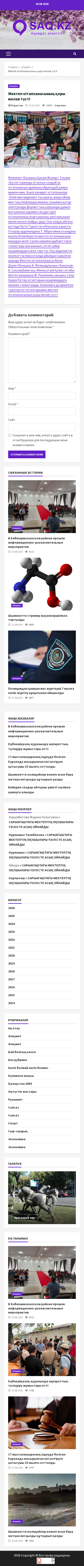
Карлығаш (17, 878)
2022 (11, 939)
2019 (11, 963)
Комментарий (19, 334)
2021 (11, 947)
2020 (11, 955)
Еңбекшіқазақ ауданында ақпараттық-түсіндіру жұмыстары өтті (42, 1349)
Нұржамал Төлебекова (26, 835)
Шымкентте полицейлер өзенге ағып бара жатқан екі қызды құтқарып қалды (42, 1500)
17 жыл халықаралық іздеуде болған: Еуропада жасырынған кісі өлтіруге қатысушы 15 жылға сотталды (37, 761)
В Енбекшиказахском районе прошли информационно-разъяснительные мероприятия (42, 506)
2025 (11, 916)
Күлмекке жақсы (21, 1076)
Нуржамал (16, 852)
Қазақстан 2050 (20, 1084)
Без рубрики (17, 1060)
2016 (11, 987)
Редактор (17, 105)
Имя (12, 388)
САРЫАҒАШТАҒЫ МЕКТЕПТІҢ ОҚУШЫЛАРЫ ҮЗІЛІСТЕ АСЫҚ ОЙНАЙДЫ (40, 839)
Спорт (13, 1123)
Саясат (13, 1107)
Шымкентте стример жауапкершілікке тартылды (42, 584)
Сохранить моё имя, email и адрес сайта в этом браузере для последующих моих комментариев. (42, 440)
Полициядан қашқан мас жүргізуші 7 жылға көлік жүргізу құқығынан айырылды (42, 657)
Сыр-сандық (18, 1131)
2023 (11, 932)
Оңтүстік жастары (22, 1091)
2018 (11, 971)
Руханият (15, 1099)
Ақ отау (14, 1028)
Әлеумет (13, 86)
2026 (11, 908)
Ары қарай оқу (24, 1217)
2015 (11, 995)
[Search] (74, 54)
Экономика (16, 1139)
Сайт (11, 420)
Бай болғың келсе (22, 1052)
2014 (11, 1003)
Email (13, 404)
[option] (42, 1197)
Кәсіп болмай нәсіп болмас (28, 1068)
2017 (11, 979)
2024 (11, 924)
